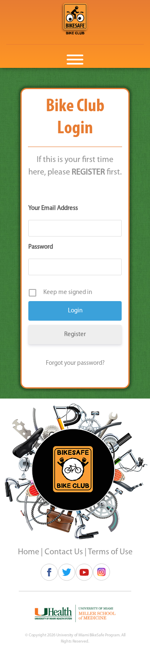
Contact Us (64, 552)
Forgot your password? (75, 363)
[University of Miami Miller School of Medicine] (75, 613)
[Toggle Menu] (75, 60)
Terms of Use (110, 552)
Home (28, 552)
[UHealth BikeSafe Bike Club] (75, 18)
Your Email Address (53, 208)
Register (75, 334)
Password (40, 247)
